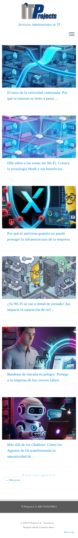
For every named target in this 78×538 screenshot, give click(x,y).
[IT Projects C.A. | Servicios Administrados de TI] (39, 11)
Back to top (69, 532)
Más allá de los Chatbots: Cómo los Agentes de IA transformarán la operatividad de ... (34, 450)
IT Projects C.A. (35, 523)
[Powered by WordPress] (56, 522)
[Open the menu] (72, 34)
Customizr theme (46, 527)
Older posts (13, 480)
